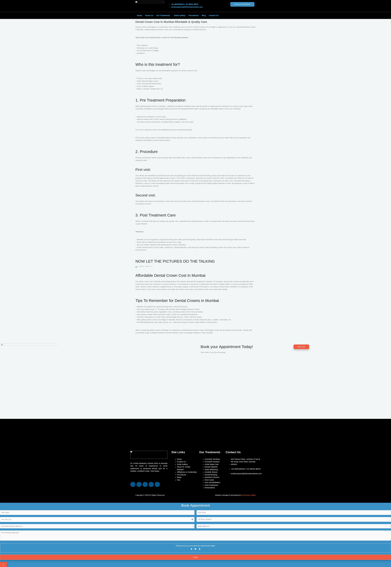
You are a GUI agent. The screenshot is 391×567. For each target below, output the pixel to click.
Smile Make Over (212, 464)
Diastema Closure (212, 477)
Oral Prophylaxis (211, 485)
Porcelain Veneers (212, 462)
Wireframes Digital (248, 495)
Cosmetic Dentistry (212, 459)
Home (139, 15)
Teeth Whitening (211, 470)
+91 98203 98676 (191, 4)
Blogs (179, 477)
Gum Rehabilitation (212, 482)
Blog (204, 15)
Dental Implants (211, 467)
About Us (149, 15)
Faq (178, 480)
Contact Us (214, 15)
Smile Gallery (180, 15)
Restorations (210, 488)
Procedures (194, 15)
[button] (163, 15)
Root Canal (209, 480)
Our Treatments (163, 15)
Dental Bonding (211, 475)
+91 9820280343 (177, 4)
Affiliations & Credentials (187, 472)
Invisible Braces (211, 472)
